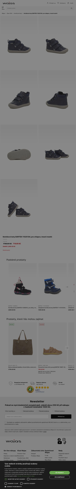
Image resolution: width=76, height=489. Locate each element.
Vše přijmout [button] (59, 472)
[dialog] (38, 244)
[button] (26, 487)
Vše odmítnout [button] (60, 477)
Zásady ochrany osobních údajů (25, 476)
